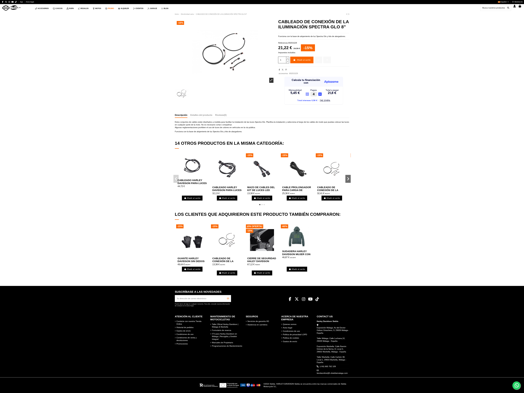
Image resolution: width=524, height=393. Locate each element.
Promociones (182, 344)
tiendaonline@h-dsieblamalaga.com (332, 373)
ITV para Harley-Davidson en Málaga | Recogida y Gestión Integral (224, 336)
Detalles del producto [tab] (201, 115)
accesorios (283, 73)
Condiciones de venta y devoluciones (186, 339)
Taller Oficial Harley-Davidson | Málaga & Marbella (225, 325)
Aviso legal (30, 2)
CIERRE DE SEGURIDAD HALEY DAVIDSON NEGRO (261, 261)
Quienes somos (289, 324)
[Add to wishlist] (318, 60)
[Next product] (348, 14)
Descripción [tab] (181, 115)
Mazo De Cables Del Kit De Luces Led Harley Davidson (261, 190)
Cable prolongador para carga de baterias (296, 190)
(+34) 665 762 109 (328, 366)
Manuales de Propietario (222, 342)
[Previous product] (347, 14)
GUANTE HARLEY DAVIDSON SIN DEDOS (191, 260)
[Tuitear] (283, 70)
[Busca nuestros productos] (508, 8)
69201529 (293, 73)
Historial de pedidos (184, 327)
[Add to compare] (327, 60)
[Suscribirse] (228, 298)
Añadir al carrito (304, 60)
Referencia (283, 43)
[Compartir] (279, 70)
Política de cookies (291, 338)
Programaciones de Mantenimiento (227, 346)
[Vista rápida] (196, 176)
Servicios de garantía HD (258, 321)
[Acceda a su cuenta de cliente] (514, 6)
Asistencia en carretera (257, 325)
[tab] (221, 116)
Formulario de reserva (221, 330)
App (21, 2)
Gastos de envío (183, 331)
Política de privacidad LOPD (295, 334)
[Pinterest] (286, 70)
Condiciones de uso (184, 334)
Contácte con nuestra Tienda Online (188, 322)
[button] (259, 204)
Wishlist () (518, 2)
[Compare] (192, 176)
